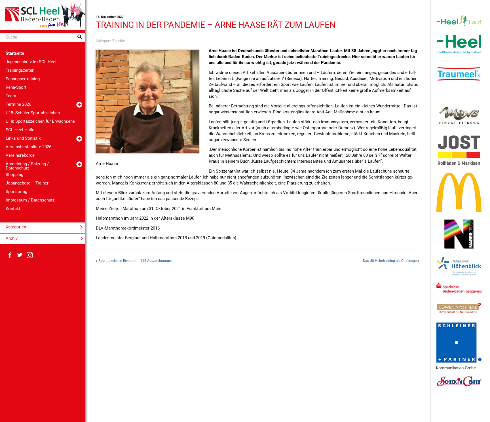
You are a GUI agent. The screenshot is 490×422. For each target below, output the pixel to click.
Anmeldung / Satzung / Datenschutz (27, 166)
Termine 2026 (18, 104)
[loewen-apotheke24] (458, 308)
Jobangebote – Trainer (27, 183)
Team (11, 95)
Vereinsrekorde (20, 155)
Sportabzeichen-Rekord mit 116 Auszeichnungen (135, 261)
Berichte (118, 41)
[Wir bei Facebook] (10, 255)
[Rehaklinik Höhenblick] (458, 266)
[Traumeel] (458, 74)
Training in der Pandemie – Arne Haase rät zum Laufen (215, 25)
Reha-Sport (16, 87)
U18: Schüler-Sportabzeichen (33, 112)
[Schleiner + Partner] (458, 346)
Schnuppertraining (23, 78)
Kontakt (13, 208)
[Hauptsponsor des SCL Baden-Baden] (458, 44)
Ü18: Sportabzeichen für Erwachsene (40, 121)
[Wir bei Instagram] (30, 255)
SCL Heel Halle (20, 129)
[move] (458, 115)
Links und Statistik (23, 138)
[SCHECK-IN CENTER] (458, 381)
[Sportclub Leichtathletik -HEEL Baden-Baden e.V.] (42, 14)
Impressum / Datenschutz (30, 200)
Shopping (14, 174)
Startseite (15, 53)
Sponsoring (16, 191)
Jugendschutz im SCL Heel (31, 61)
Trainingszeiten (20, 70)
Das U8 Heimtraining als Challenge (390, 261)
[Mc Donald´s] (458, 192)
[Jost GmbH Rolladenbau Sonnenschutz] (459, 150)
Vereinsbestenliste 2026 (28, 146)
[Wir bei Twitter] (20, 255)
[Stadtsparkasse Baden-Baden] (458, 288)
